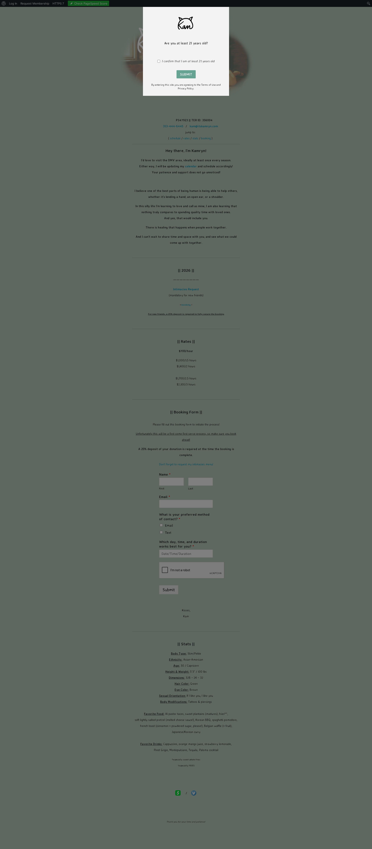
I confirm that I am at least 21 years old (188, 61)
